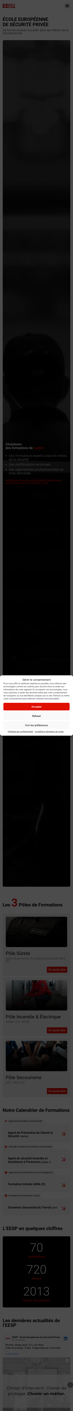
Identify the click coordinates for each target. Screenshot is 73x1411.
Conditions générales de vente (49, 731)
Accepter (36, 706)
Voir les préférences (36, 725)
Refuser (36, 715)
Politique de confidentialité (20, 731)
